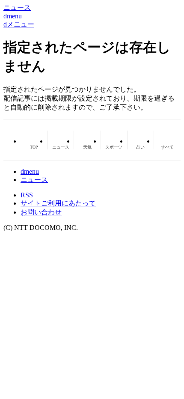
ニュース (34, 179)
